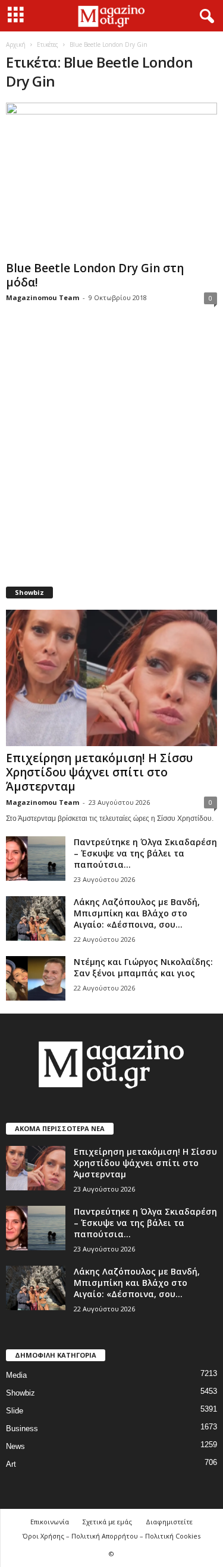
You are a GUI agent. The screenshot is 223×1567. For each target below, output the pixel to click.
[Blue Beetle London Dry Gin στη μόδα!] (111, 179)
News (15, 1446)
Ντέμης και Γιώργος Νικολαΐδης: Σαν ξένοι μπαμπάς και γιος (143, 967)
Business (22, 1428)
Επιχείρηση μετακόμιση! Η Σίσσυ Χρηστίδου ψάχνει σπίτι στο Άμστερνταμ (99, 772)
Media (16, 1375)
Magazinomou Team (42, 297)
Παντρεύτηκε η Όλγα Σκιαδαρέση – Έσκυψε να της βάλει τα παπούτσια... (145, 853)
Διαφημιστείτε (169, 1521)
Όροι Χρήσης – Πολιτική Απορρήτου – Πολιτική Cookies (111, 1535)
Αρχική (16, 44)
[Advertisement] (111, 453)
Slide (14, 1410)
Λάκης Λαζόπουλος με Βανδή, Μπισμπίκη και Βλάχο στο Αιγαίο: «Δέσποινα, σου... (137, 913)
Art (11, 1464)
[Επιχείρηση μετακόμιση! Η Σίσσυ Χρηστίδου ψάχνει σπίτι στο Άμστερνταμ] (111, 678)
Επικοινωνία (49, 1521)
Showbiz (20, 1392)
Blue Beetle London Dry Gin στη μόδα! (95, 275)
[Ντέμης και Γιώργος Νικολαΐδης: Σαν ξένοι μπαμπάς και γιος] (35, 978)
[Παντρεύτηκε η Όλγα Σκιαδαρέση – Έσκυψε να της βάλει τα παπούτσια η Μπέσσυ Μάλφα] (35, 858)
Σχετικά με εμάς (107, 1521)
